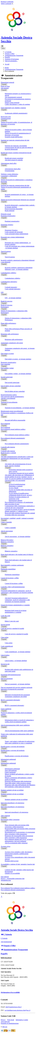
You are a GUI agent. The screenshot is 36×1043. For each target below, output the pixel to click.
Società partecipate (7, 377)
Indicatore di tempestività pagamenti (12, 689)
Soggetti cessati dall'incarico (13, 137)
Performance (5, 307)
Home (7, 67)
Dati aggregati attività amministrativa (12, 396)
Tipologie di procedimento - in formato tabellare (20, 408)
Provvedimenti (5, 423)
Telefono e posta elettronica (9, 174)
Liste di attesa (5, 655)
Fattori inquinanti (10, 772)
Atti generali (5, 88)
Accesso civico (5, 846)
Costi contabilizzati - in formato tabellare (17, 652)
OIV (2, 292)
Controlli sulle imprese (8, 447)
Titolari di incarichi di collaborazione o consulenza (16, 180)
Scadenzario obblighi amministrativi (16, 113)
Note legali (10, 1020)
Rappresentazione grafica (9, 395)
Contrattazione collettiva (8, 273)
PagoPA (4, 954)
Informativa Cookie (22, 1020)
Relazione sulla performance (10, 334)
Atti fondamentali (6, 942)
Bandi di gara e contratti (8, 453)
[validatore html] (4, 1031)
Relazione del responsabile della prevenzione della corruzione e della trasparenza (19, 836)
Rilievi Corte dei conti (12, 621)
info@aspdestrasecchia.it (13, 1007)
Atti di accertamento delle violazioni (16, 843)
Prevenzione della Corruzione (10, 819)
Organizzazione (6, 118)
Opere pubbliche (6, 709)
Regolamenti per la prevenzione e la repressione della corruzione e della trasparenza (20, 833)
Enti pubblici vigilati (7, 368)
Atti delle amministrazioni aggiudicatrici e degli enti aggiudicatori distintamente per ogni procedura (17, 457)
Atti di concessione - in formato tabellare (17, 536)
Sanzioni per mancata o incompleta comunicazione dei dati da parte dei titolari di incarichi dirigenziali (19, 147)
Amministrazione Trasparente (14, 69)
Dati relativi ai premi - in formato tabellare (18, 359)
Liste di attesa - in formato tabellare (16, 660)
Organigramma (9, 171)
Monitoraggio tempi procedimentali (12, 411)
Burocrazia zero (6, 116)
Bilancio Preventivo (7, 540)
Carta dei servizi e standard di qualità (12, 628)
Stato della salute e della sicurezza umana (18, 783)
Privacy (3, 1020)
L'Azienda (7, 934)
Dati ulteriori (5, 877)
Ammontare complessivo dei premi (12, 343)
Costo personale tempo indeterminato (16, 234)
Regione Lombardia (7, 1)
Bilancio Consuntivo (7, 542)
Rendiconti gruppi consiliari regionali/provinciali (16, 153)
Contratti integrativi (11, 287)
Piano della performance (8, 323)
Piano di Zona (5, 86)
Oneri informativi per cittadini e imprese (13, 108)
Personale (4, 181)
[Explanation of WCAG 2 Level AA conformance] (11, 1031)
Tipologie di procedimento (9, 402)
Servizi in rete (5, 664)
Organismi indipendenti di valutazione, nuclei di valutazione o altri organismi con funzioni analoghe (17, 591)
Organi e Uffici (9, 946)
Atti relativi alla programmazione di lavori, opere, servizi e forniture (18, 465)
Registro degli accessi (11, 861)
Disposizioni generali (7, 82)
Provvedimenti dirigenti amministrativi (13, 438)
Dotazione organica (7, 225)
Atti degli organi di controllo (14, 160)
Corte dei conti (5, 616)
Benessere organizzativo (8, 362)
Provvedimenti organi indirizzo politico (13, 429)
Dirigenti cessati (6, 214)
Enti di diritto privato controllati (11, 386)
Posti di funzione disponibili (13, 209)
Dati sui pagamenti (7, 678)
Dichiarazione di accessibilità (10, 992)
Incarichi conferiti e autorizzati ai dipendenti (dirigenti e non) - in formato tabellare (18, 268)
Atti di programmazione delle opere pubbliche (15, 725)
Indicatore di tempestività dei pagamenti (17, 695)
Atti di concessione (7, 531)
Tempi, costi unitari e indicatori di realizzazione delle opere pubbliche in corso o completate (19, 742)
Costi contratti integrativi (12, 289)
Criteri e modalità (6, 522)
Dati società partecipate (12, 382)
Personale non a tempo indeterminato (12, 237)
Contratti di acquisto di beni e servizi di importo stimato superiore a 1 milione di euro (20, 510)
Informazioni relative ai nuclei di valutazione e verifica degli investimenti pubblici (19, 721)
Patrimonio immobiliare (8, 569)
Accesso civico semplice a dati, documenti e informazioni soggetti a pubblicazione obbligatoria (18, 853)
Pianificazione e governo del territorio (12, 746)
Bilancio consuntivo (7, 545)
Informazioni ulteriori (15, 500)
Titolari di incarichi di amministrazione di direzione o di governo (18, 134)
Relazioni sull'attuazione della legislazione (18, 781)
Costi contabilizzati (7, 646)
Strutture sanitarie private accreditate (12, 790)
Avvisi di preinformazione (17, 484)
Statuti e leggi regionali (12, 102)
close (3, 48)
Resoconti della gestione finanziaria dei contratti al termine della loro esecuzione (20, 514)
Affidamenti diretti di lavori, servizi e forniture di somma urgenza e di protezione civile (20, 497)
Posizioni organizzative (8, 216)
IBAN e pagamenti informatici (10, 700)
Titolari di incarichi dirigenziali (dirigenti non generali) (18, 200)
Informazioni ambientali (8, 759)
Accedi (7, 64)
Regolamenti (9, 871)
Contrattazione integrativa (9, 282)
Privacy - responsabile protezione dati (12, 878)
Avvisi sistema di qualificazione (19, 493)
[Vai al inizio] (1, 897)
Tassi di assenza (6, 251)
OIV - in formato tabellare (13, 298)
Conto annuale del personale (14, 232)
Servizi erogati (5, 624)
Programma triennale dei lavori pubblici (21, 473)
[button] (8, 52)
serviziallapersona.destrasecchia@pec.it (17, 1010)
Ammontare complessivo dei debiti (16, 696)
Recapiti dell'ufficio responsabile (15, 420)
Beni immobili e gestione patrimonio (12, 565)
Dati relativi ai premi (7, 353)
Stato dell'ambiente (11, 770)
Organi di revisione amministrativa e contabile (15, 605)
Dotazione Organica (11, 230)
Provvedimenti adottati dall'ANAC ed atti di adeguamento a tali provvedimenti (18, 840)
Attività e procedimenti (8, 398)
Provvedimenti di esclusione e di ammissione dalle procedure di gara (19, 503)
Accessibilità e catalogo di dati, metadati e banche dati (18, 864)
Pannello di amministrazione (10, 1023)
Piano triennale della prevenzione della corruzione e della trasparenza (17, 826)
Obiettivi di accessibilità (12, 873)
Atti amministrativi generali (13, 97)
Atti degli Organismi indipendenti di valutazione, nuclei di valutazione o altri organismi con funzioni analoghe (17, 599)
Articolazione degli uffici (8, 163)
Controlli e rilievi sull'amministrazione (13, 587)
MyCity (4, 1027)
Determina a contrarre (15, 486)
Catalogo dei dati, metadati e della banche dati (19, 870)
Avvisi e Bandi (13, 488)
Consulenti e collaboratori (9, 176)
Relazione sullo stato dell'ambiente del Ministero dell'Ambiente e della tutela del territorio (20, 786)
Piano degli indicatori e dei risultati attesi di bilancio (17, 554)
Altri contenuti (5, 815)
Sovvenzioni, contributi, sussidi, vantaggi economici (17, 518)
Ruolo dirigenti (9, 210)
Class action (4, 637)
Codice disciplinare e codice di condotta (17, 104)
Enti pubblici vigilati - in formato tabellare (18, 373)
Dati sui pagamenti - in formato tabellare (17, 684)
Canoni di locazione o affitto (10, 578)
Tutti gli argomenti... (11, 61)
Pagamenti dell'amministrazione (11, 675)
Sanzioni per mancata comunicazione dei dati (15, 140)
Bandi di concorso (6, 301)
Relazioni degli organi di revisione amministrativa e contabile (15, 611)
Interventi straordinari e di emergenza (12, 803)
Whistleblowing (6, 880)
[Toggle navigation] (2, 46)
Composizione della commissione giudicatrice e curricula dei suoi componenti (20, 507)
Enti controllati (5, 364)
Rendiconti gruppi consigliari (14, 158)
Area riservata (5, 1021)
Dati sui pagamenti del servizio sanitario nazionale (16, 687)
